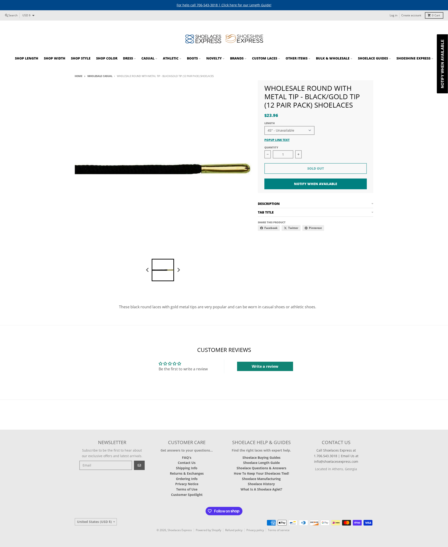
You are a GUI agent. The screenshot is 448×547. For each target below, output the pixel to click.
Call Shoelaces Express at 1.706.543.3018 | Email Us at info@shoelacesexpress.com (336, 456)
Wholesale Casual (99, 76)
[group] (163, 270)
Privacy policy (255, 530)
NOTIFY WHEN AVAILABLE (315, 184)
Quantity (271, 147)
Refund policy (233, 530)
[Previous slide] (147, 270)
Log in (393, 15)
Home (78, 76)
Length (269, 123)
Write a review (265, 366)
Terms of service (279, 530)
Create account (411, 15)
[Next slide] (178, 270)
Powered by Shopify (208, 530)
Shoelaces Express (180, 530)
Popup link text (277, 140)
